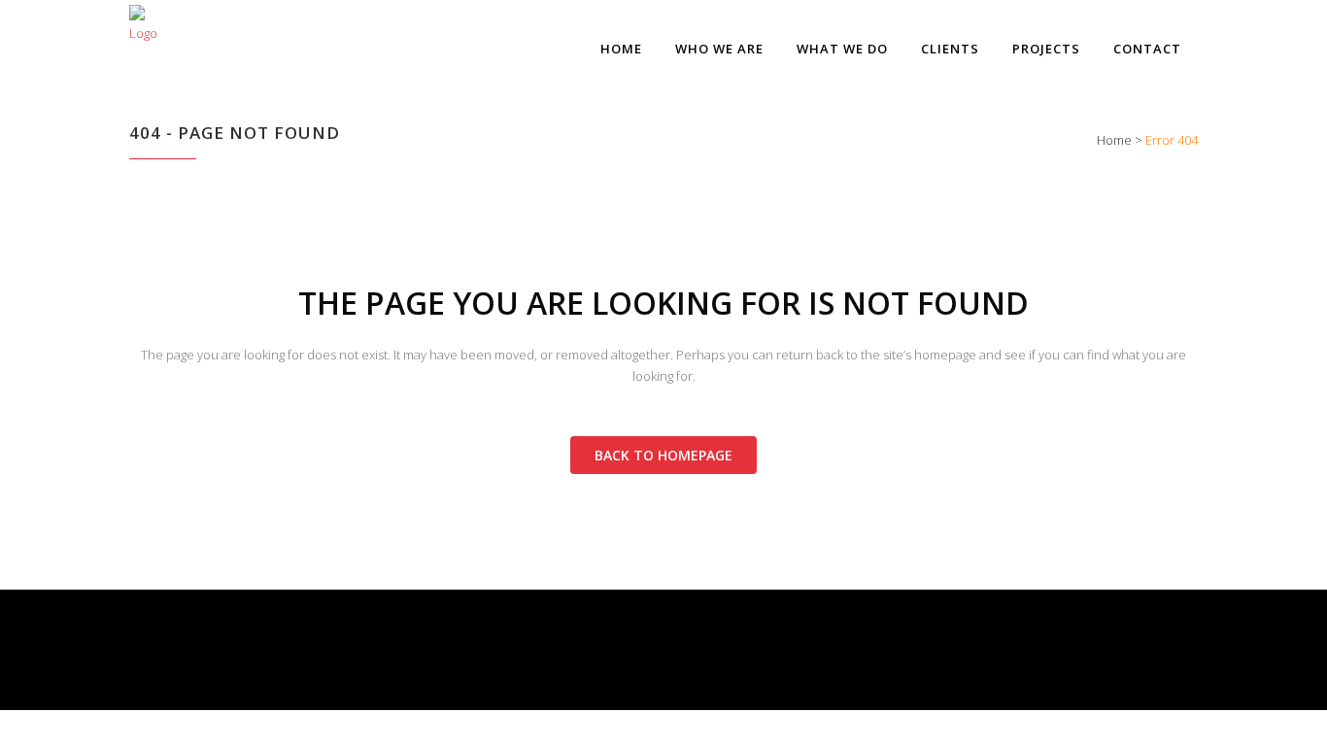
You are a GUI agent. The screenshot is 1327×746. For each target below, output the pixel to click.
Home (1114, 140)
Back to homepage (663, 455)
